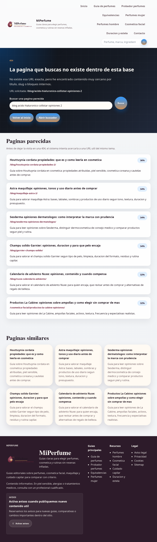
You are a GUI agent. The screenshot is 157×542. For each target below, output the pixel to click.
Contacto (139, 33)
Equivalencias (110, 15)
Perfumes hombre (108, 24)
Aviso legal (140, 452)
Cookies (139, 460)
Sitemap (139, 464)
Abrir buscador (48, 117)
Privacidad (140, 456)
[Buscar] (144, 42)
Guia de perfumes (104, 6)
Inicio (83, 6)
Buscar (121, 103)
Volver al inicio (22, 117)
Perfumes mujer (135, 15)
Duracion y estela (117, 33)
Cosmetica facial (135, 24)
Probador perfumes (133, 6)
